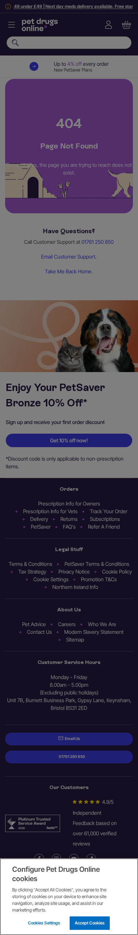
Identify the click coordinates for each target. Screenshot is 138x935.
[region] (69, 896)
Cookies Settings (44, 922)
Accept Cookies (90, 922)
